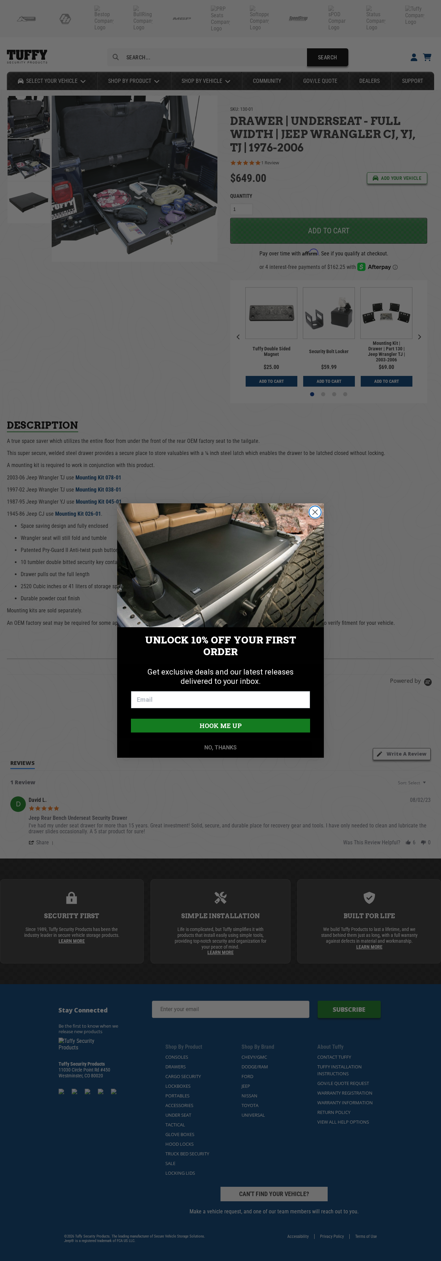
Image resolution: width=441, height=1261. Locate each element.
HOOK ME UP (220, 725)
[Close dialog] (315, 512)
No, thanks (220, 747)
